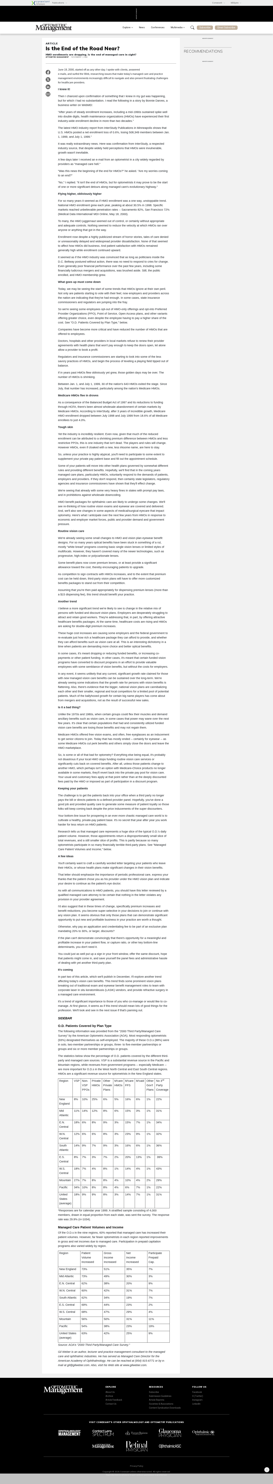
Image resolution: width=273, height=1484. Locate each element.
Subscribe (205, 27)
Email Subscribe (226, 27)
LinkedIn (196, 1404)
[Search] (192, 27)
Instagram (197, 1400)
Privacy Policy (136, 1466)
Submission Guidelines (160, 1396)
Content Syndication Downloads (165, 1408)
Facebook (197, 1392)
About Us (110, 1392)
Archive (109, 1396)
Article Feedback (114, 1400)
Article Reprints (156, 1400)
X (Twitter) (197, 1396)
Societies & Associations (161, 1404)
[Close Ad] (266, 1469)
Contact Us (111, 1404)
